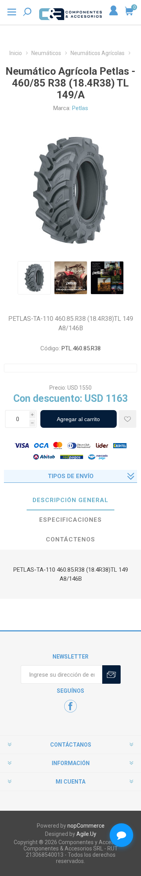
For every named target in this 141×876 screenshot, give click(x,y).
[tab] (70, 500)
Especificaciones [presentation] (70, 519)
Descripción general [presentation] (70, 500)
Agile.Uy (86, 834)
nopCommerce (86, 826)
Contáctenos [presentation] (70, 539)
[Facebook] (70, 706)
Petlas (80, 108)
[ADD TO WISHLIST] (127, 419)
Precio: (57, 388)
